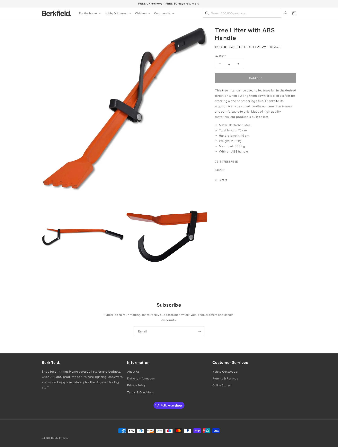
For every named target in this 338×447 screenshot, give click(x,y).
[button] (89, 13)
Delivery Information (141, 378)
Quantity (220, 55)
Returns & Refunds (225, 378)
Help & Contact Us (224, 371)
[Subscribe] (199, 331)
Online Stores (221, 385)
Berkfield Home (59, 438)
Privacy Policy (136, 385)
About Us (133, 371)
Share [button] (223, 180)
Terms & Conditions (140, 392)
